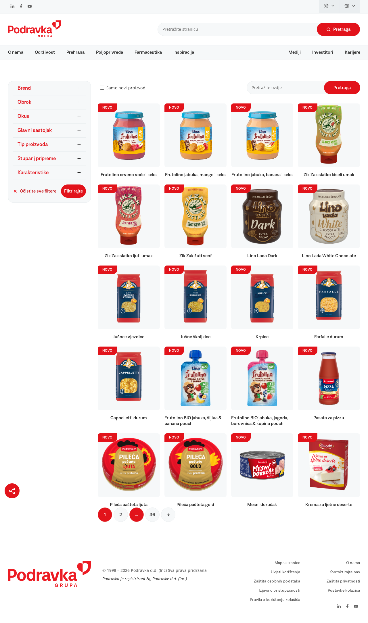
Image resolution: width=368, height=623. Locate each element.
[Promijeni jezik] (350, 6)
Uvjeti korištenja (285, 572)
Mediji (294, 52)
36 (152, 514)
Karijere (352, 52)
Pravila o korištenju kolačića (275, 600)
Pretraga (341, 29)
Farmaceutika (148, 52)
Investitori (322, 52)
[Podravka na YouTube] (30, 7)
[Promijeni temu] (329, 6)
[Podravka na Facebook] (21, 7)
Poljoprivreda (109, 52)
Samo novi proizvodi (126, 88)
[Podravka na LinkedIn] (12, 7)
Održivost (45, 52)
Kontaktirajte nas (344, 572)
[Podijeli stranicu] (12, 490)
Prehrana (75, 52)
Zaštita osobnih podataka (277, 581)
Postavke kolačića (344, 591)
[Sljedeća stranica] (168, 514)
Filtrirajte (73, 191)
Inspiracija (183, 52)
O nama (15, 52)
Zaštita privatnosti (343, 581)
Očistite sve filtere (38, 191)
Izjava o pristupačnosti (279, 591)
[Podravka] (34, 36)
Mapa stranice (287, 563)
